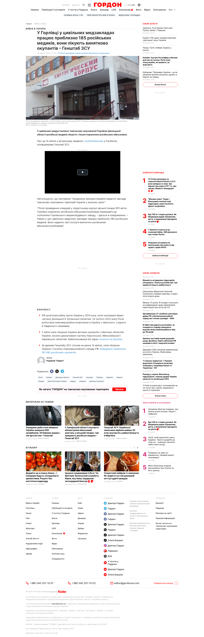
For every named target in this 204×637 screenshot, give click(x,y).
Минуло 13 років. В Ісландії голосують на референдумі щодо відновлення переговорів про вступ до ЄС (160, 304)
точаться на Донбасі (110, 339)
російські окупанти (96, 381)
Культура (30, 528)
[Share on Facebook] (51, 371)
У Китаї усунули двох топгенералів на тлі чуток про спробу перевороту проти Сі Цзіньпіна (160, 387)
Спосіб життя (32, 538)
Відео (147, 9)
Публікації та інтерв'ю (53, 9)
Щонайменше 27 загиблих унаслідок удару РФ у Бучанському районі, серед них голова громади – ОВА (160, 316)
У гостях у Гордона (78, 9)
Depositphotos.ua (58, 604)
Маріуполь (83, 533)
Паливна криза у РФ (73, 15)
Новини (35, 9)
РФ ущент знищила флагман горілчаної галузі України (159, 39)
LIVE (114, 9)
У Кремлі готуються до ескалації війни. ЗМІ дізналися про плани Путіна (162, 232)
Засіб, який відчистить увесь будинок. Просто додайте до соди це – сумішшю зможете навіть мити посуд (161, 441)
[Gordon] (107, 5)
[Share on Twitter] (57, 371)
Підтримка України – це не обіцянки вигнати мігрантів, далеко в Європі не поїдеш (160, 74)
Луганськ (82, 538)
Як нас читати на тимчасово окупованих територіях (166, 526)
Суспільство (82, 484)
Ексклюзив (125, 9)
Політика (30, 508)
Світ (28, 518)
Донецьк (82, 518)
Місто (80, 498)
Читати (119, 389)
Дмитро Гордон (116, 503)
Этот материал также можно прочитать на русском (85, 53)
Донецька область (62, 377)
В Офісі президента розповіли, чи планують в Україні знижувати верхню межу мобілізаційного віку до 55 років (159, 328)
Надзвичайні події (34, 543)
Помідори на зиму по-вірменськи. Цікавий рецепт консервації (161, 455)
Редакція (160, 508)
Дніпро (81, 528)
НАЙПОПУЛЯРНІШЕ (153, 172)
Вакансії (159, 503)
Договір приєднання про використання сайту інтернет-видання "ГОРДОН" (140, 527)
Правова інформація (165, 518)
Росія (40, 377)
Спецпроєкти (58, 559)
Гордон (29, 24)
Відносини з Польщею (129, 15)
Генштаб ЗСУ (78, 377)
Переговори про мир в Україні (101, 15)
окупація (89, 377)
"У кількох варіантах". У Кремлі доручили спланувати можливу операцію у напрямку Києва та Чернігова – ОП (158, 364)
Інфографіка (31, 548)
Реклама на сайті (164, 513)
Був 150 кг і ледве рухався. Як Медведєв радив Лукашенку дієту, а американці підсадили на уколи (162, 218)
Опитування (159, 9)
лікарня (41, 381)
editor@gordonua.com (126, 583)
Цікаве (29, 554)
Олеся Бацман (115, 540)
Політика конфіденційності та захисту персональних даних (139, 514)
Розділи (55, 498)
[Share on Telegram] (62, 371)
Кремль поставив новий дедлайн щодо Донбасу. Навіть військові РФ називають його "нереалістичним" (159, 340)
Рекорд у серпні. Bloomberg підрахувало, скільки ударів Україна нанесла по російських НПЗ (160, 376)
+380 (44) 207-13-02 (84, 583)
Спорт (29, 523)
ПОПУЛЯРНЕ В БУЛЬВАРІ (156, 403)
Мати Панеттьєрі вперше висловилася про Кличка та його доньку (161, 468)
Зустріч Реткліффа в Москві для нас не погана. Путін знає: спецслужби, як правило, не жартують (160, 61)
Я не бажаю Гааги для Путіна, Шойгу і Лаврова (157, 29)
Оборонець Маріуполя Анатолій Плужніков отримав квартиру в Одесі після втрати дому (160, 293)
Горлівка (99, 377)
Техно (28, 533)
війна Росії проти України (57, 381)
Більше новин (160, 396)
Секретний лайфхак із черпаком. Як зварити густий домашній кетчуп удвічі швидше (121, 476)
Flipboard (112, 551)
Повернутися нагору (163, 583)
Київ (80, 503)
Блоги (94, 9)
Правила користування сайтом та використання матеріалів (140, 503)
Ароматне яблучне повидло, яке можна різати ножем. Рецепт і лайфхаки (163, 411)
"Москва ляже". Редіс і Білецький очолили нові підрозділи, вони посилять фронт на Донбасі (160, 202)
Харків (81, 523)
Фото (138, 9)
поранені (109, 377)
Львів (80, 508)
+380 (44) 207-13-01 (41, 583)
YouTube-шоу (58, 554)
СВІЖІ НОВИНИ (151, 273)
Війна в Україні (40, 24)
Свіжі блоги (150, 24)
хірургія (119, 377)
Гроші (28, 513)
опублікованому (93, 141)
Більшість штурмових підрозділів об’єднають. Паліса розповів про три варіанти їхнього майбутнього (160, 282)
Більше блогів (160, 85)
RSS (110, 556)
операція (82, 381)
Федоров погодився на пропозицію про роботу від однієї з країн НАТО (161, 245)
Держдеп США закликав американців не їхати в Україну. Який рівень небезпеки (160, 351)
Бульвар (104, 9)
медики (73, 381)
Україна (49, 377)
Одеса (81, 513)
